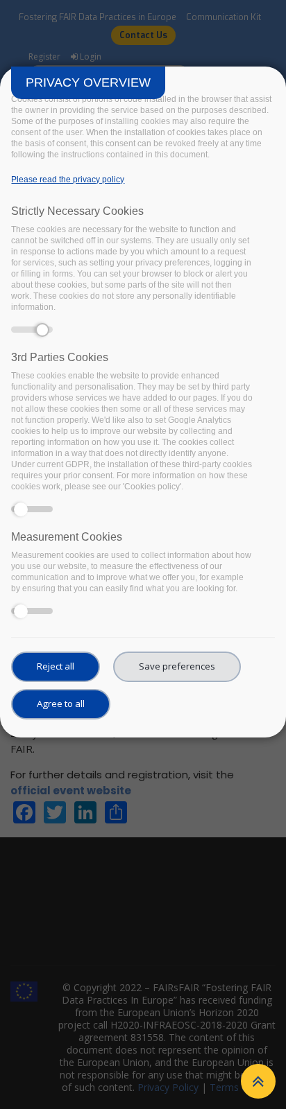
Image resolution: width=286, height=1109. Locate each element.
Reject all (55, 666)
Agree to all (61, 703)
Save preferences (177, 666)
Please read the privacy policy (67, 179)
